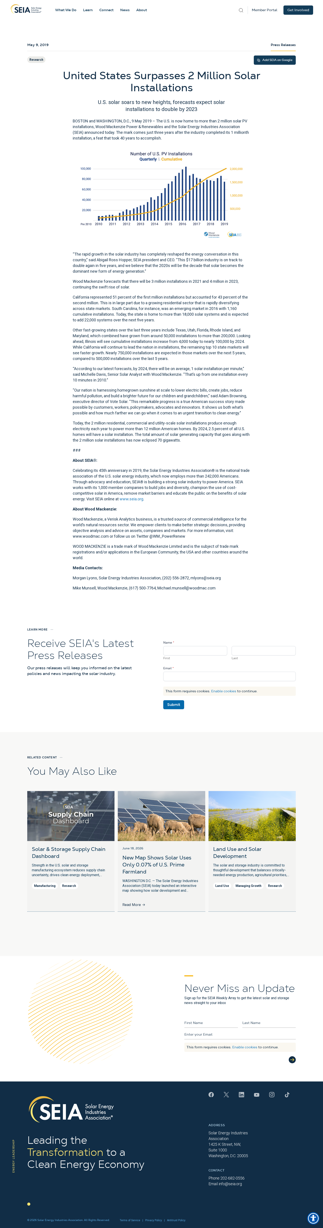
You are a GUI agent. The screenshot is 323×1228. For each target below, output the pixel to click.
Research (36, 59)
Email (168, 668)
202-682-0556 (232, 1178)
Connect (106, 10)
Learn (88, 10)
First (166, 658)
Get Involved (298, 10)
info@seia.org (230, 1183)
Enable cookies (223, 691)
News (125, 10)
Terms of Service (130, 1220)
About (141, 10)
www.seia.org (131, 499)
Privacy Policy (153, 1220)
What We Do (65, 10)
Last (235, 658)
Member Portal (264, 10)
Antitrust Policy (176, 1220)
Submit (173, 705)
